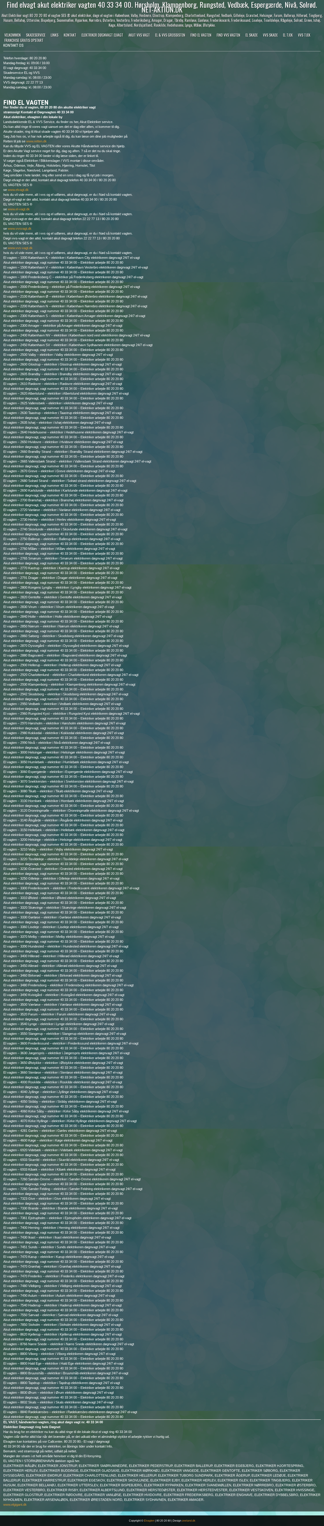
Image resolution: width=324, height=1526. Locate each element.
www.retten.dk (36, 141)
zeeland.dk (188, 1520)
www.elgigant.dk (15, 1504)
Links (54, 35)
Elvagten (149, 1520)
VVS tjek (304, 35)
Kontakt (70, 35)
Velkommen (12, 35)
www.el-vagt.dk (19, 209)
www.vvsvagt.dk (20, 228)
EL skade (252, 35)
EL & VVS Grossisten (170, 35)
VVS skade (270, 35)
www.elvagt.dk (18, 190)
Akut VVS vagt (139, 35)
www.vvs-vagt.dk (20, 248)
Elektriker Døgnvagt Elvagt (102, 35)
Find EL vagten (200, 35)
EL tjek (288, 35)
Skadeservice (35, 35)
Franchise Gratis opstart (23, 40)
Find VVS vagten (228, 35)
